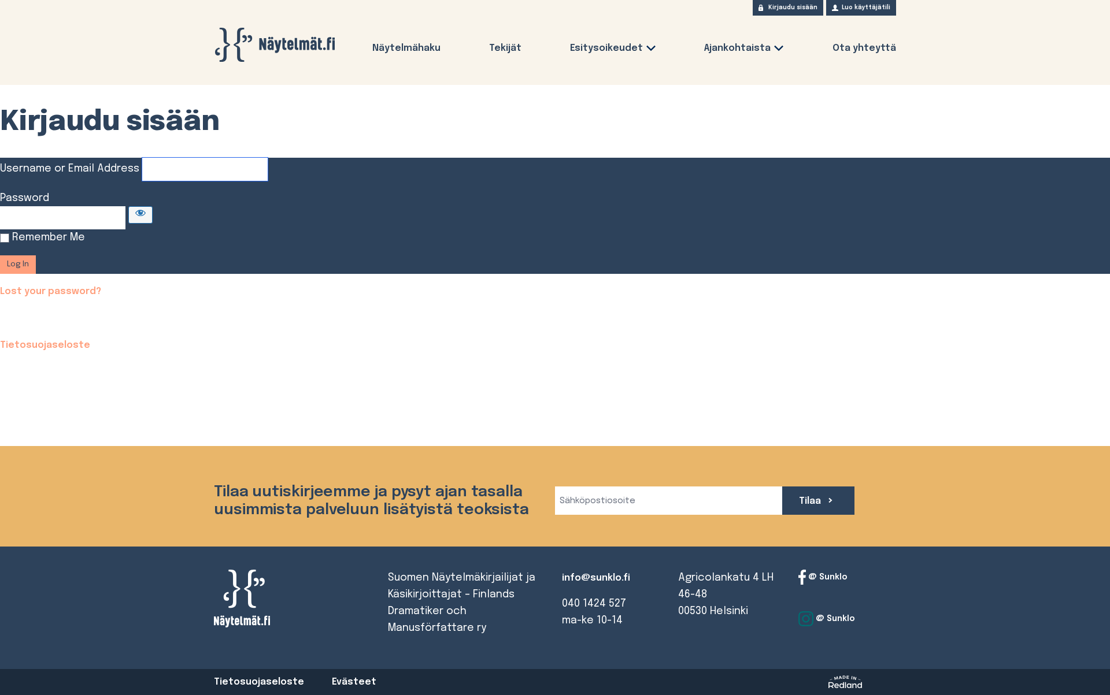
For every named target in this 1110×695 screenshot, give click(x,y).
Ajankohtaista (737, 48)
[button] (651, 50)
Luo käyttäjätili (866, 7)
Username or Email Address (69, 168)
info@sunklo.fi (596, 578)
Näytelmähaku (406, 48)
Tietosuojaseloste (45, 345)
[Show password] (140, 215)
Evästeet (354, 682)
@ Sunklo (827, 577)
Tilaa (811, 501)
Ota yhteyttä (864, 48)
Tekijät (505, 48)
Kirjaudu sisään (792, 7)
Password (24, 198)
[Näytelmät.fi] (274, 45)
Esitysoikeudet (606, 48)
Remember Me (48, 237)
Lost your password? (50, 291)
